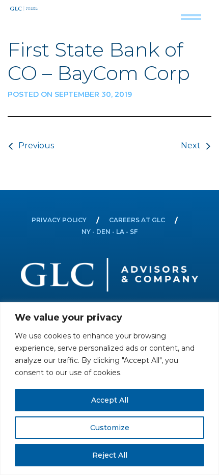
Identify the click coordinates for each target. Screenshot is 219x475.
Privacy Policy (59, 220)
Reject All (109, 455)
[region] (109, 388)
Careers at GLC (137, 220)
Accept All (109, 400)
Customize (109, 427)
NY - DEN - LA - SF (109, 231)
